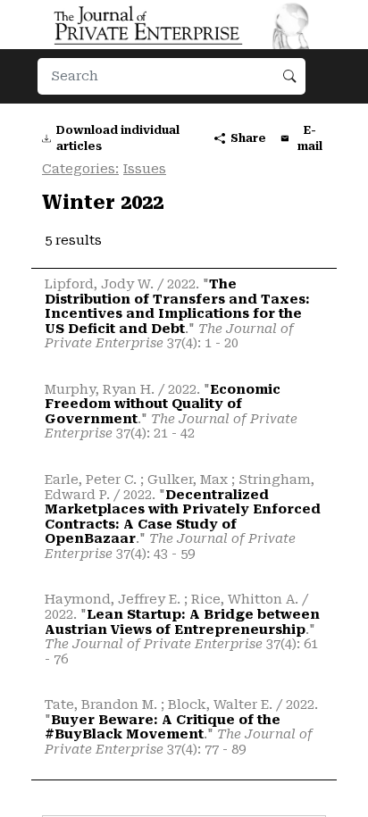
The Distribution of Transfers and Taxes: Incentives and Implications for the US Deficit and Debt (177, 307)
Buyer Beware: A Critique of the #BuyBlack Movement (162, 728)
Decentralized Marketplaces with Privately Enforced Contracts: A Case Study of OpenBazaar (183, 517)
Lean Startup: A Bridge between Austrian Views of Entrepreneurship (182, 622)
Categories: (80, 169)
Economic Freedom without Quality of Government (162, 404)
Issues (144, 169)
